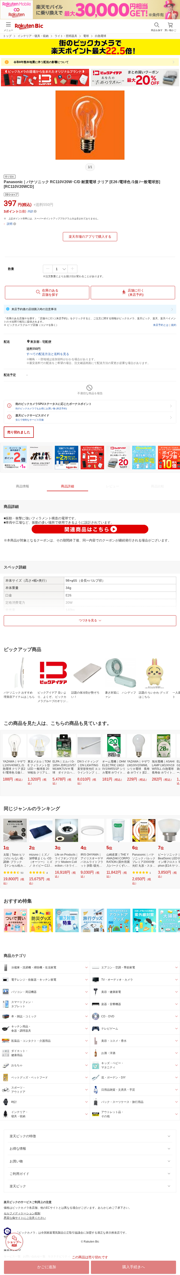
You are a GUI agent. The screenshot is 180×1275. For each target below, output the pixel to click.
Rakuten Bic (29, 27)
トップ (7, 36)
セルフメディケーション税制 (22, 1213)
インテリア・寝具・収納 (33, 36)
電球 (86, 36)
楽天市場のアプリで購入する (90, 236)
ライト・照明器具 (66, 36)
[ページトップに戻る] (173, 1259)
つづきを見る (88, 620)
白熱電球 (100, 36)
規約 (173, 325)
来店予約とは (161, 325)
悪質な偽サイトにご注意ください (25, 1218)
